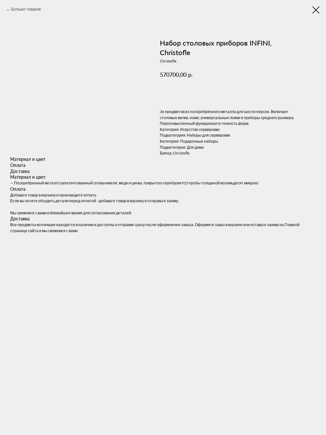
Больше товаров (26, 9)
